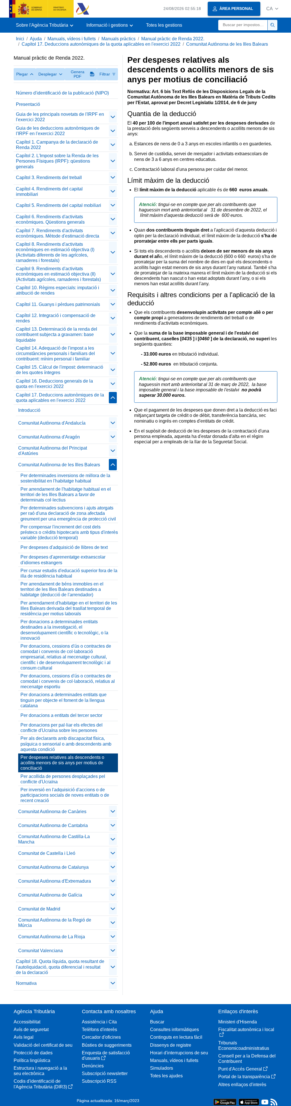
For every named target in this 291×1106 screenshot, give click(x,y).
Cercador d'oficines (101, 1037)
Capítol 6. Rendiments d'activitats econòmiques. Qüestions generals (50, 219)
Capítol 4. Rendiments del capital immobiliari (49, 191)
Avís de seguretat (31, 1029)
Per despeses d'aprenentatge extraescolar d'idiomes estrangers (62, 560)
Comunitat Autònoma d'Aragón (49, 437)
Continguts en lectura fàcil (176, 1037)
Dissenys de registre (170, 1045)
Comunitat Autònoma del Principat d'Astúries (52, 451)
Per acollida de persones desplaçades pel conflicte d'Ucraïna (62, 779)
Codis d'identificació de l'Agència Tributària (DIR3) (40, 1084)
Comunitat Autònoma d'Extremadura (54, 881)
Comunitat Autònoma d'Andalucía (52, 423)
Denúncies (93, 1065)
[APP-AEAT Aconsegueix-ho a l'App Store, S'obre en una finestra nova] (249, 1101)
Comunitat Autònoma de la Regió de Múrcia (54, 923)
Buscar (157, 1021)
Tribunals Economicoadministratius (243, 1045)
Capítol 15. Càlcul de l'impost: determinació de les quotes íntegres (59, 370)
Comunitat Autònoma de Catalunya (53, 867)
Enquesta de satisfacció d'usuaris (106, 1055)
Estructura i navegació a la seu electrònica (40, 1071)
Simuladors (161, 1068)
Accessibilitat (27, 1021)
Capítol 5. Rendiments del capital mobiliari (58, 205)
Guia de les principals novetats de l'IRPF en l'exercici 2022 (60, 117)
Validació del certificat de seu (43, 1045)
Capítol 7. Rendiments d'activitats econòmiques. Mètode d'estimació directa (57, 233)
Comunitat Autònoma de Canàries (52, 811)
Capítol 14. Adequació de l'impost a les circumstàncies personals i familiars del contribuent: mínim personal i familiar (55, 353)
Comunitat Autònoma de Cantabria (53, 825)
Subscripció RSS (99, 1081)
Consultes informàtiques (174, 1029)
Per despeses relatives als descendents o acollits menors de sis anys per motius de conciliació (62, 763)
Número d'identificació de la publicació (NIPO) (62, 93)
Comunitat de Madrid (39, 908)
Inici (20, 38)
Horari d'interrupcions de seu (179, 1052)
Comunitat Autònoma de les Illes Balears (227, 44)
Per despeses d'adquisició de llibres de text (64, 547)
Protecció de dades (33, 1052)
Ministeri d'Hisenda (237, 1021)
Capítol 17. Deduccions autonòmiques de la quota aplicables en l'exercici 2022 (101, 44)
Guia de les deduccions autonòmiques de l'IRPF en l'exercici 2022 (57, 131)
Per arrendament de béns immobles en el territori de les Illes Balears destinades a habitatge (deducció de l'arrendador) (61, 589)
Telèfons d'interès (99, 1029)
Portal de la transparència (244, 1076)
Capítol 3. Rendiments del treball (49, 177)
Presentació (28, 104)
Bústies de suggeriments (107, 1045)
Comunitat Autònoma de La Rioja (51, 936)
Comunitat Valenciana (40, 950)
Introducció (29, 410)
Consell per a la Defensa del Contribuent (247, 1058)
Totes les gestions (164, 25)
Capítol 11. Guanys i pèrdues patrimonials (58, 304)
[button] (272, 8)
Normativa (26, 983)
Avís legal (24, 1037)
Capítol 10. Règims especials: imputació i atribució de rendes (57, 290)
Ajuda (36, 38)
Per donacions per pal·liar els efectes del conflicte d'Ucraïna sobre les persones (61, 728)
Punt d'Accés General (240, 1069)
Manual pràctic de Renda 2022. (172, 38)
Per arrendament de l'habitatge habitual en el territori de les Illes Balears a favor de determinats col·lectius (65, 494)
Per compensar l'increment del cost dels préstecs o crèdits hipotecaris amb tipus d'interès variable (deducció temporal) (69, 532)
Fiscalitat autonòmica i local (246, 1029)
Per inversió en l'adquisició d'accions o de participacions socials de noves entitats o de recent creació (64, 795)
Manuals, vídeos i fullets (71, 38)
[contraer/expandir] (113, 117)
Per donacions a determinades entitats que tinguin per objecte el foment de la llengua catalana (63, 700)
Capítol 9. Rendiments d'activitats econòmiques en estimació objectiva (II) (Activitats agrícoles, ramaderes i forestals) (58, 274)
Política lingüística (32, 1060)
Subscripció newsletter (105, 1073)
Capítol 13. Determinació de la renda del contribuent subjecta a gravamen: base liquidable (56, 334)
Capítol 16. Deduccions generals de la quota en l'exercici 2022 (54, 384)
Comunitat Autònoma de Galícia (50, 895)
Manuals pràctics (118, 38)
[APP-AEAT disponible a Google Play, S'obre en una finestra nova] (224, 1101)
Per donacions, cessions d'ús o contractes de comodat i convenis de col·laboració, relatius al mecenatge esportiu (67, 681)
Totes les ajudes (166, 1075)
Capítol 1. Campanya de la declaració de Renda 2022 (57, 145)
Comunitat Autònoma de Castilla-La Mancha (54, 839)
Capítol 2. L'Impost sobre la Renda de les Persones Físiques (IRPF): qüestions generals (57, 161)
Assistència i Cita (99, 1021)
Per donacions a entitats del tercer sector (61, 715)
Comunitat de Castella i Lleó (46, 853)
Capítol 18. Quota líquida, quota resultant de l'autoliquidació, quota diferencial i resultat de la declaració (60, 967)
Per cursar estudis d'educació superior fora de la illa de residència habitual (68, 573)
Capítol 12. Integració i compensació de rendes (55, 318)
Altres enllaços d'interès (242, 1084)
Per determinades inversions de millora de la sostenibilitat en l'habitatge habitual (65, 478)
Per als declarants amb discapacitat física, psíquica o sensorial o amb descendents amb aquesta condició (65, 744)
